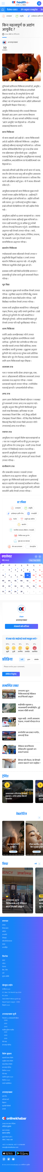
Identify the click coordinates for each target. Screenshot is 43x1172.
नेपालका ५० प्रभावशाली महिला (10, 1018)
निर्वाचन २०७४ (6, 1070)
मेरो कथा (4, 1041)
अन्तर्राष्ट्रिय (4, 947)
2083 (5, 1038)
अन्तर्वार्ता (4, 934)
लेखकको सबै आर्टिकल (21, 626)
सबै (36, 863)
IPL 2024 (5, 995)
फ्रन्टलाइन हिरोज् (6, 1045)
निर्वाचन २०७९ (6, 1080)
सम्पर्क (4, 1109)
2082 (5, 1026)
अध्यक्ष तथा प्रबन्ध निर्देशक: (9, 1123)
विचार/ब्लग (5, 928)
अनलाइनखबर (13, 42)
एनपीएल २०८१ (6, 989)
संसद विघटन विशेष (7, 1064)
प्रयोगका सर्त (5, 1099)
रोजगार (4, 966)
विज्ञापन (4, 1102)
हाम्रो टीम (4, 1096)
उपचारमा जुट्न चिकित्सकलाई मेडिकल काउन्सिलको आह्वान (27, 693)
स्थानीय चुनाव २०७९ (7, 1077)
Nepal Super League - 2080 (11, 1002)
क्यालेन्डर (7, 556)
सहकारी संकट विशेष (7, 1058)
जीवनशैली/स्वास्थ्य (7, 941)
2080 (6, 1020)
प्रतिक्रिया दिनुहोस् (11, 674)
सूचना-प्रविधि (5, 976)
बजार (3, 960)
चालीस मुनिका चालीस (8, 1030)
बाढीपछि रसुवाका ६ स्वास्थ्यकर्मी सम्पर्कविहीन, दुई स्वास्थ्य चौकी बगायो (29, 707)
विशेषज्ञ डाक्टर (12, 9)
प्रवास (3, 944)
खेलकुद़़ (4, 938)
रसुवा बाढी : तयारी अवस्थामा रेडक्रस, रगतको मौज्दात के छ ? (29, 721)
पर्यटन (3, 963)
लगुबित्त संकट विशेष (7, 1061)
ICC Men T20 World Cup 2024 (11, 992)
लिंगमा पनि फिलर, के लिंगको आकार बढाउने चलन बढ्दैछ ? (29, 761)
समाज (3, 925)
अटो (3, 973)
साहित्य (4, 931)
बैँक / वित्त (5, 970)
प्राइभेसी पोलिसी (6, 1106)
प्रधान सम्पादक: (6, 1130)
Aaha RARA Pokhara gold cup (11, 999)
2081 (5, 1023)
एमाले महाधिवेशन (6, 1083)
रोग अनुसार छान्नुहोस (29, 9)
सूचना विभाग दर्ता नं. (7, 1137)
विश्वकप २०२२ (6, 1005)
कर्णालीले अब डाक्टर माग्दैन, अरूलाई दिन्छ (28, 734)
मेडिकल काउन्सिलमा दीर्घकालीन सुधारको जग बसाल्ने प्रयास (27, 749)
